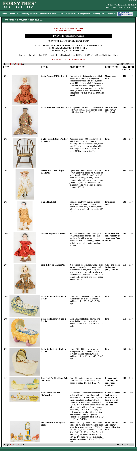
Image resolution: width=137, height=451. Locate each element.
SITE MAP (132, 0)
